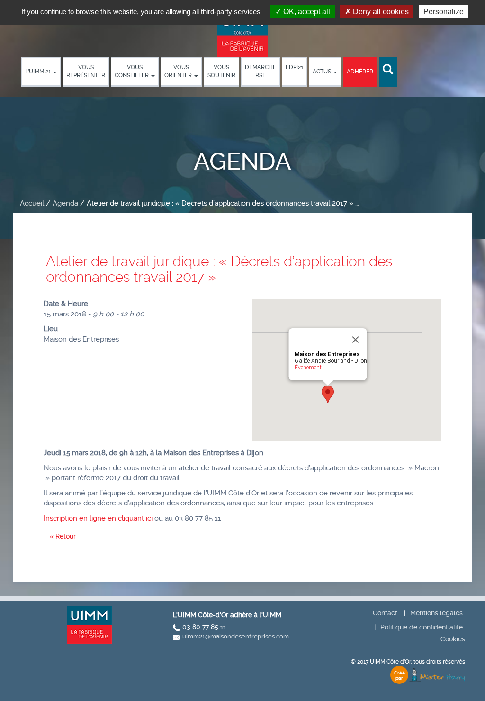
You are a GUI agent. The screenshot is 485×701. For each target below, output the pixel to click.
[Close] (355, 339)
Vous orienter (178, 71)
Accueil (32, 203)
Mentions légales (436, 613)
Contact (385, 613)
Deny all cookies (380, 12)
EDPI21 (294, 67)
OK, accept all (305, 12)
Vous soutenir (221, 71)
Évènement (308, 367)
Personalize (443, 12)
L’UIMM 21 (38, 71)
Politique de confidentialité (421, 627)
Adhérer (360, 71)
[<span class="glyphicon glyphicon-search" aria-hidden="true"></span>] (387, 70)
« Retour (63, 536)
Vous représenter (85, 71)
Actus (322, 71)
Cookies (452, 639)
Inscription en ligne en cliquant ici (98, 518)
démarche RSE (260, 71)
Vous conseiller (132, 71)
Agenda (65, 203)
